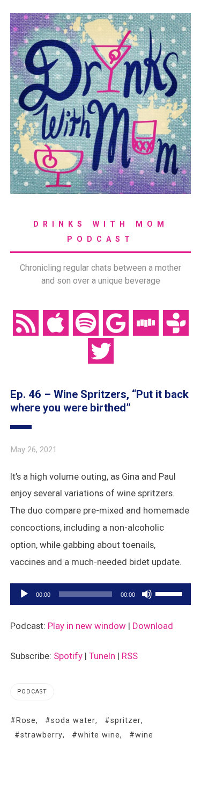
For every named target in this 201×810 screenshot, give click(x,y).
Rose (26, 720)
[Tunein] (176, 321)
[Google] (116, 321)
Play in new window (87, 625)
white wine (99, 735)
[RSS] (26, 321)
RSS (130, 655)
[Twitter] (101, 349)
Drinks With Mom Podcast (100, 231)
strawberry (41, 735)
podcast (32, 691)
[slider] (170, 593)
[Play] (24, 594)
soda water (73, 720)
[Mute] (147, 594)
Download (152, 625)
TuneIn (102, 655)
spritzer (125, 720)
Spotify (68, 655)
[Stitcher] (146, 321)
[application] (100, 594)
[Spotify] (86, 321)
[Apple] (56, 321)
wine (144, 735)
